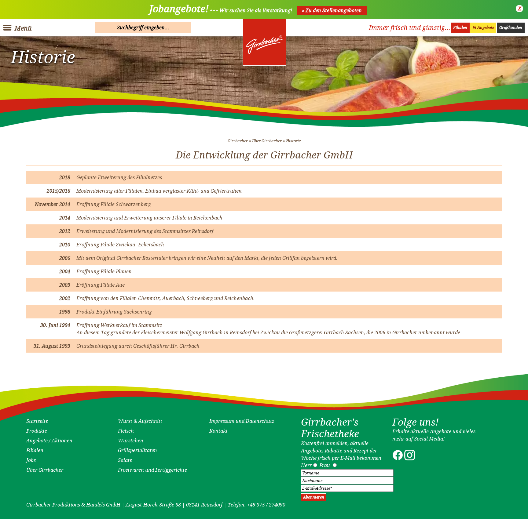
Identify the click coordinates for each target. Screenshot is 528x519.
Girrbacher (238, 140)
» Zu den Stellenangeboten (332, 10)
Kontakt (218, 430)
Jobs (31, 460)
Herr (306, 465)
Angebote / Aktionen (49, 440)
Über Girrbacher (267, 140)
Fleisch (126, 430)
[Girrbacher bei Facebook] (397, 458)
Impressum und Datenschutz (241, 421)
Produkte (36, 430)
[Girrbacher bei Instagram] (409, 458)
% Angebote (483, 27)
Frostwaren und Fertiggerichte (152, 469)
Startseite (37, 421)
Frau (324, 465)
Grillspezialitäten (137, 450)
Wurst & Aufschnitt (140, 421)
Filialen (460, 27)
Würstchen (130, 440)
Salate (125, 460)
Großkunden (510, 27)
